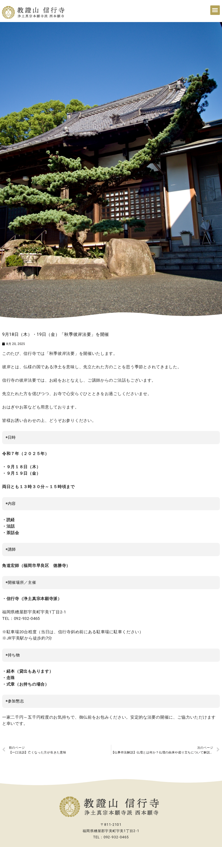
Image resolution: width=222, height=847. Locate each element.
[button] (215, 10)
